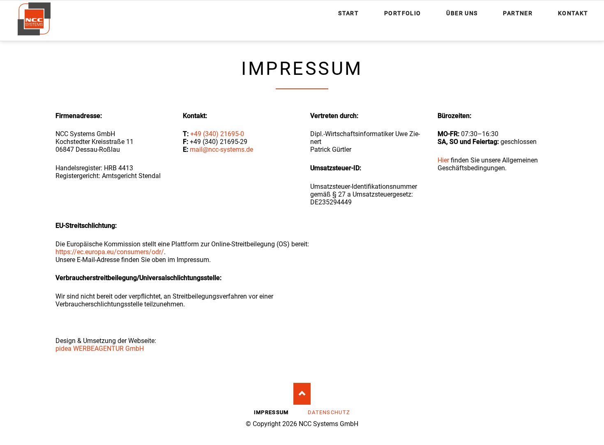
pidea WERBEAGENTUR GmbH (99, 348)
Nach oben (302, 394)
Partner (518, 13)
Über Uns (461, 13)
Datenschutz (329, 412)
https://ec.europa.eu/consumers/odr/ (109, 252)
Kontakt (573, 13)
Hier (443, 160)
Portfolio (402, 13)
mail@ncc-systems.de (221, 149)
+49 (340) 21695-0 (217, 134)
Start (348, 13)
